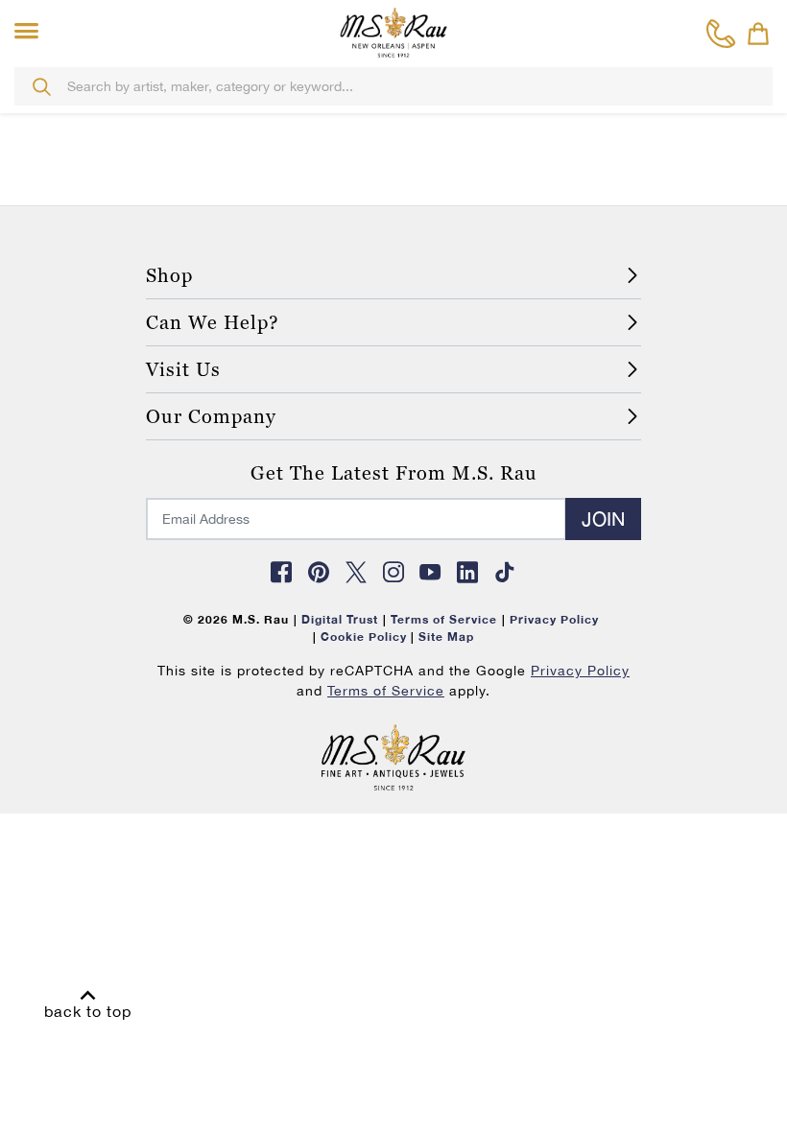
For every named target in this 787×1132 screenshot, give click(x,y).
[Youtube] (431, 571)
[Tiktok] (505, 571)
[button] (30, 31)
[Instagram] (393, 571)
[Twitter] (356, 571)
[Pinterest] (318, 571)
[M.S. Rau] (393, 31)
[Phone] (721, 33)
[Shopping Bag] (758, 33)
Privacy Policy (580, 670)
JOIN (603, 518)
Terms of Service (385, 690)
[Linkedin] (468, 571)
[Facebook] (282, 571)
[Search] (41, 86)
